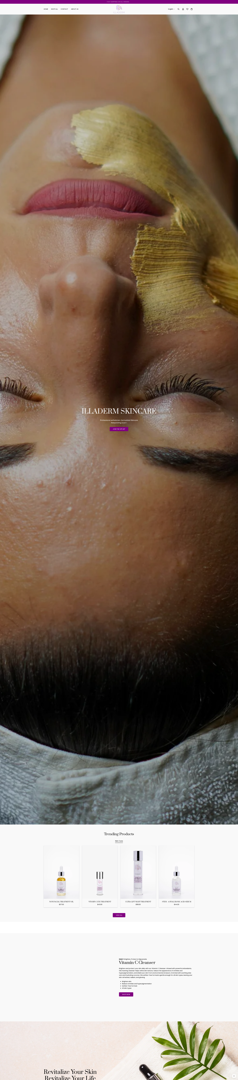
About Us (74, 9)
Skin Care (119, 841)
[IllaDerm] (119, 9)
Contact (64, 9)
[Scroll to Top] (117, 1070)
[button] (191, 9)
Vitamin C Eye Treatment (100, 902)
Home (46, 9)
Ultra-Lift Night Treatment (138, 902)
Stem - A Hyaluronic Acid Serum (176, 902)
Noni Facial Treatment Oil (61, 902)
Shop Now (126, 994)
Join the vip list (119, 429)
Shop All (54, 9)
